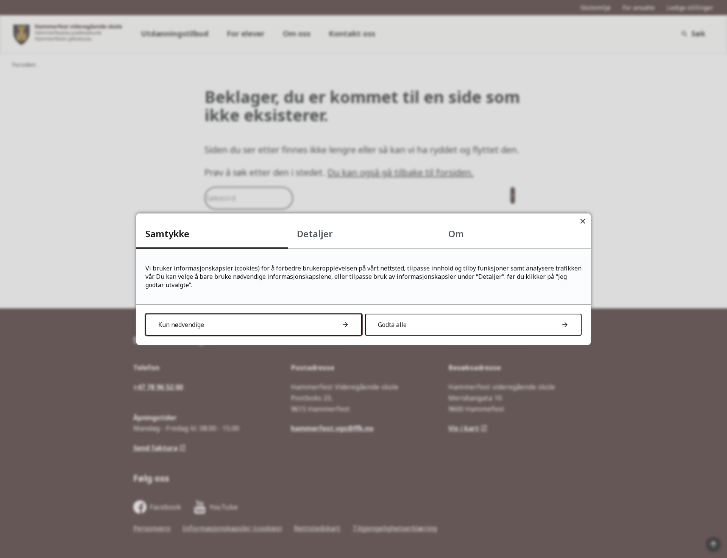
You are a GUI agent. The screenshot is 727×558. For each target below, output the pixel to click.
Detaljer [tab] (315, 233)
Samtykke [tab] (167, 233)
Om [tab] (456, 233)
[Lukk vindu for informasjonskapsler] (582, 221)
